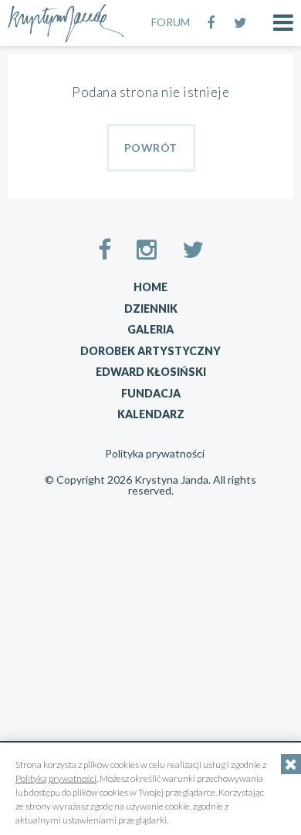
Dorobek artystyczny (150, 350)
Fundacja (151, 393)
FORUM (170, 22)
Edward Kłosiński (151, 371)
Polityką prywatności (55, 778)
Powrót (151, 147)
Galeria (150, 329)
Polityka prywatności (155, 453)
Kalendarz (150, 414)
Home (150, 286)
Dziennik (151, 308)
